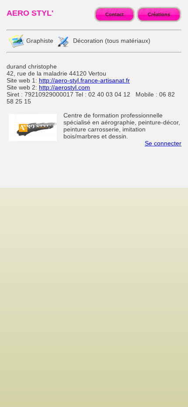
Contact (114, 14)
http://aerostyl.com (64, 87)
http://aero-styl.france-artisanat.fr (84, 80)
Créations (159, 14)
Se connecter (163, 143)
